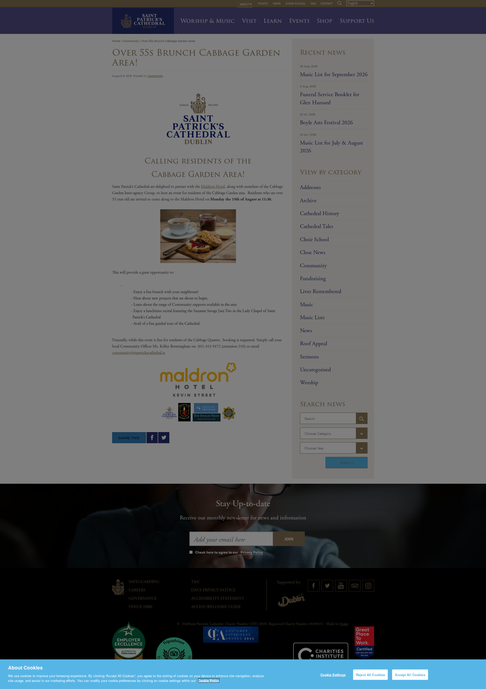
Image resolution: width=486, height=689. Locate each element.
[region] (243, 674)
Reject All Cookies (370, 674)
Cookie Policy (209, 680)
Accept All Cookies (410, 674)
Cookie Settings (333, 674)
